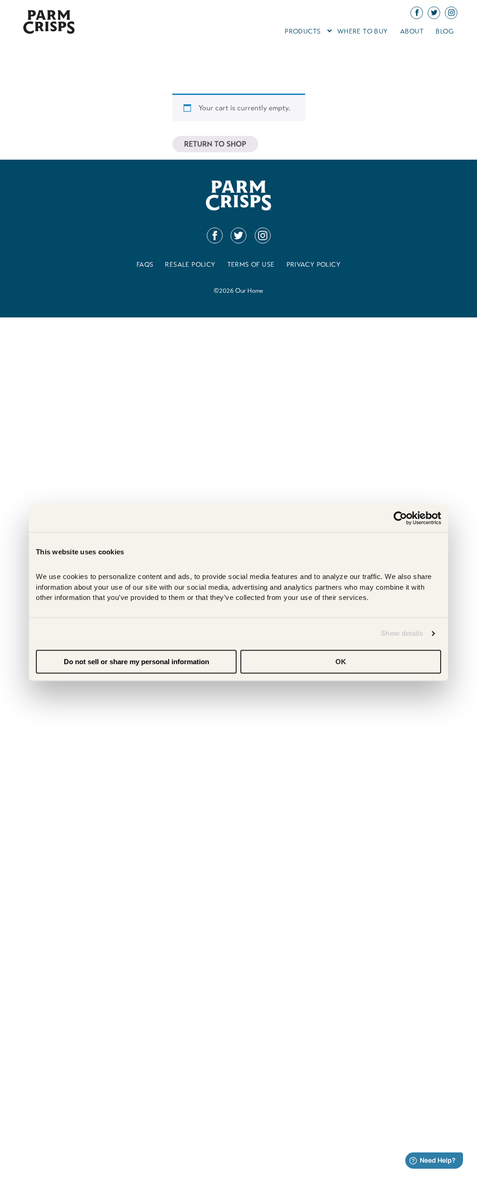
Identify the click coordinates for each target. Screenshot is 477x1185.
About (411, 31)
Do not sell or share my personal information (136, 662)
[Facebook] (215, 235)
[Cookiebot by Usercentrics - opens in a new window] (400, 518)
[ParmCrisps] (49, 31)
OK (340, 662)
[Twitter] (238, 235)
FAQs (145, 265)
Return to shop (215, 144)
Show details (402, 633)
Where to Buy (362, 31)
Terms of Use (251, 265)
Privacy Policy (313, 265)
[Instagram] (263, 235)
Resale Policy (190, 265)
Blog (445, 31)
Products (302, 31)
